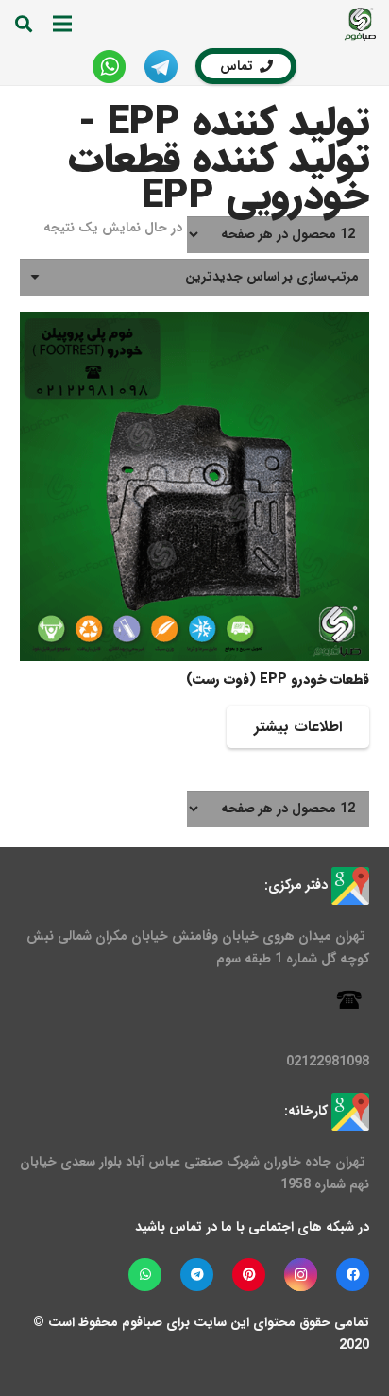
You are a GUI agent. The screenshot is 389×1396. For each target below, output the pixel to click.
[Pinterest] (248, 1274)
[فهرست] (62, 23)
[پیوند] (360, 24)
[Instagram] (300, 1274)
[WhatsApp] (144, 1274)
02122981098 (327, 1061)
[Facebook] (352, 1274)
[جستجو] (23, 23)
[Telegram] (196, 1274)
